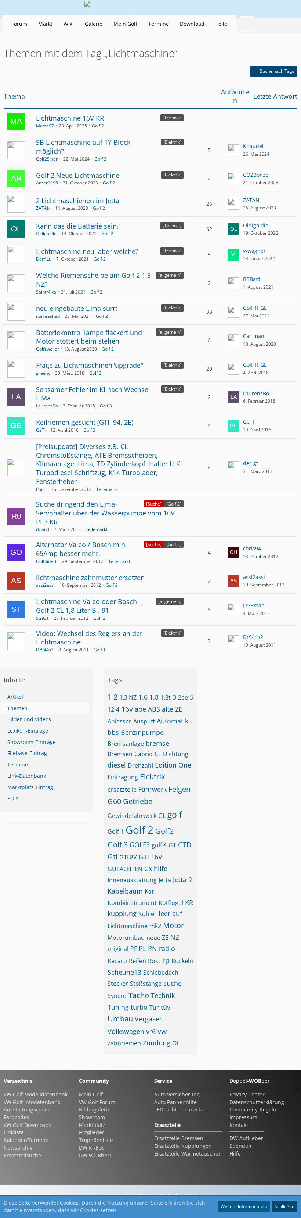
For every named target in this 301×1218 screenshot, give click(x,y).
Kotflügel (171, 903)
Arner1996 (47, 183)
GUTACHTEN (125, 869)
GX (148, 869)
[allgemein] (169, 275)
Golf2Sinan (47, 159)
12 (111, 709)
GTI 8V (128, 857)
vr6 (151, 1031)
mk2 (155, 926)
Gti (112, 857)
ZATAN (43, 208)
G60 (114, 801)
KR (189, 902)
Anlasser (119, 721)
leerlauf (170, 913)
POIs (12, 798)
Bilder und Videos (29, 719)
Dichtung (175, 754)
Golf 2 (98, 126)
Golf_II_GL (254, 307)
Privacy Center (247, 1094)
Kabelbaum (125, 891)
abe (140, 709)
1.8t (165, 697)
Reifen (137, 961)
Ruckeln (182, 961)
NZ (174, 937)
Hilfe (235, 1153)
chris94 (252, 548)
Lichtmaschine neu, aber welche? (87, 251)
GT (172, 845)
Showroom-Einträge (31, 742)
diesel (117, 765)
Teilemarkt (107, 489)
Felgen (179, 789)
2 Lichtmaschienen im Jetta (77, 200)
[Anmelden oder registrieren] (265, 7)
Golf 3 (106, 406)
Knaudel (253, 146)
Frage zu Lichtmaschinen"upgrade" (89, 365)
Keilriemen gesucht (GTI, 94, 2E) (84, 422)
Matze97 (45, 126)
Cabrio (143, 754)
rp (166, 960)
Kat (149, 891)
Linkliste (14, 1132)
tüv (165, 1007)
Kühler (147, 914)
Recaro (117, 961)
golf (174, 814)
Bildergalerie (94, 1109)
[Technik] (172, 118)
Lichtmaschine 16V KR (70, 118)
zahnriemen (124, 1043)
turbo (139, 1007)
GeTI (41, 430)
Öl (175, 1043)
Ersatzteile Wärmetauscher (187, 1153)
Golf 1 (100, 650)
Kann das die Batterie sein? (78, 226)
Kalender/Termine (26, 1139)
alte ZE (172, 709)
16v (127, 709)
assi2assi (45, 585)
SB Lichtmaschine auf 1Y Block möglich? (83, 146)
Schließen (284, 1206)
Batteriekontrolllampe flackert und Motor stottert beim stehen (89, 337)
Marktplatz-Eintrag (30, 787)
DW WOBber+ (95, 1155)
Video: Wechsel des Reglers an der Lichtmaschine (89, 638)
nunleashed (48, 316)
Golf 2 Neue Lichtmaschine (77, 175)
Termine (17, 764)
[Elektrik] (172, 142)
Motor (173, 925)
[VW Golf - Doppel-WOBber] (108, 7)
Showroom (92, 1117)
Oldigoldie (46, 233)
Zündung (156, 1042)
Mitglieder (91, 1132)
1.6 (143, 697)
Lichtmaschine (128, 926)
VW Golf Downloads (27, 1124)
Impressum (243, 1117)
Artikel (15, 696)
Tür (154, 1007)
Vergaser (148, 1018)
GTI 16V (150, 856)
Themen (17, 708)
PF (133, 949)
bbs (113, 732)
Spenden (240, 1145)
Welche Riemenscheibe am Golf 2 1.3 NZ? (93, 279)
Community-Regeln (252, 1109)
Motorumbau (126, 938)
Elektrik (152, 777)
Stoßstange (146, 984)
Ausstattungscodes (27, 1109)
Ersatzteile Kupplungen (183, 1145)
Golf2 (164, 831)
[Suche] (154, 504)
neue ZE (157, 938)
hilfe (160, 868)
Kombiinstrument (132, 903)
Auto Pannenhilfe (175, 1102)
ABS (154, 709)
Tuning (118, 1007)
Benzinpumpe (142, 732)
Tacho (138, 995)
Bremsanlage (126, 744)
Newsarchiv (18, 1147)
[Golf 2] (173, 504)
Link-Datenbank (26, 775)
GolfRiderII (46, 561)
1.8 (154, 697)
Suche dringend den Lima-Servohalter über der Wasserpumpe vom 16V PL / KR (105, 513)
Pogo (41, 489)
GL (162, 816)
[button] (247, 7)
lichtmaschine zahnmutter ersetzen (90, 577)
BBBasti (252, 279)
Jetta (165, 880)
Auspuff (144, 721)
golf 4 (159, 845)
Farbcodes (16, 1117)
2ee (183, 697)
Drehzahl (140, 765)
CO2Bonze (255, 174)
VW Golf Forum (97, 1102)
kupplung (122, 913)
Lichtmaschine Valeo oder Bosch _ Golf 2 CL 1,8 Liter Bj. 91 (89, 606)
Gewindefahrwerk (132, 816)
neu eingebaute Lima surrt (76, 308)
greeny (43, 373)
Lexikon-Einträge (27, 730)
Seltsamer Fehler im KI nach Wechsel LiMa (93, 394)
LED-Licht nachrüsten (180, 1109)
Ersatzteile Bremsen (178, 1138)
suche (172, 983)
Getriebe (137, 801)
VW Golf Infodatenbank (32, 1102)
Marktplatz (92, 1124)
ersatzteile (122, 790)
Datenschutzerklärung (256, 1102)
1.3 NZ (128, 697)
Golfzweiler (47, 349)
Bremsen (120, 754)
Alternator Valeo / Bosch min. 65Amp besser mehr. (81, 549)
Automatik (172, 720)
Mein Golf (91, 1094)
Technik (163, 995)
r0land (42, 529)
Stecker (118, 984)
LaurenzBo (47, 406)
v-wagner (254, 250)
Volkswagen (126, 1031)
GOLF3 (140, 844)
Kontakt (238, 1124)
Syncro (117, 996)
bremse (157, 743)
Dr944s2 (45, 650)
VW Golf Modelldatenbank (36, 1094)
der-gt (250, 463)
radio (167, 948)
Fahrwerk (152, 789)
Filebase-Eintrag (27, 753)
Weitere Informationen (244, 1206)
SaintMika (46, 292)
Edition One (173, 765)
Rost (154, 961)
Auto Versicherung (177, 1094)
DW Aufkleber (246, 1138)
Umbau (120, 1019)
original (118, 949)
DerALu (43, 259)
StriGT (42, 618)
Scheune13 (124, 972)
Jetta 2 (182, 879)
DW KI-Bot (91, 1147)
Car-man (253, 336)
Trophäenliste (96, 1139)
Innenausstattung (132, 880)
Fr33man (254, 605)
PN (152, 948)
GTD (184, 844)
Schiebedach (160, 973)
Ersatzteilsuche (22, 1155)
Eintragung (123, 777)
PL (142, 948)
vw (162, 1031)
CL (158, 754)
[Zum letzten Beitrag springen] (233, 150)
